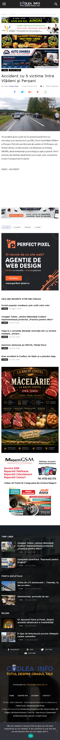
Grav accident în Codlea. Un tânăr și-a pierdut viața (28, 356)
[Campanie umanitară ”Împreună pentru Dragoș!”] (8, 563)
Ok (30, 736)
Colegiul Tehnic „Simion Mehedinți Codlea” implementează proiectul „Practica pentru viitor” (35, 546)
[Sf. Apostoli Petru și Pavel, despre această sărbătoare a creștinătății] (8, 623)
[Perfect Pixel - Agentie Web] (30, 290)
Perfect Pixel (20, 706)
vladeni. (37, 227)
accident (17, 227)
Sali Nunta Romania (18, 712)
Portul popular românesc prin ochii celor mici (25, 305)
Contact (47, 696)
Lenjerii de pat (41, 716)
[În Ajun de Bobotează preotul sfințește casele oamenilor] (8, 637)
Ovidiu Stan (13, 86)
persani (28, 227)
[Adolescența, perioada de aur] (8, 600)
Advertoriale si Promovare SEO (31, 709)
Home (11, 696)
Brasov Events (49, 709)
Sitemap (35, 696)
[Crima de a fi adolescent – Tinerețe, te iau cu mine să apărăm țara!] (8, 586)
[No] (56, 731)
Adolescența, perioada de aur (33, 596)
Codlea (5, 70)
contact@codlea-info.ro (36, 685)
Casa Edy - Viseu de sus (36, 712)
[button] (56, 4)
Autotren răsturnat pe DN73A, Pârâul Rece (23, 345)
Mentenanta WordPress (35, 706)
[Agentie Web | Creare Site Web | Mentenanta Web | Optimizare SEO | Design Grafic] (30, 220)
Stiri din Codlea (15, 70)
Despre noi (23, 696)
